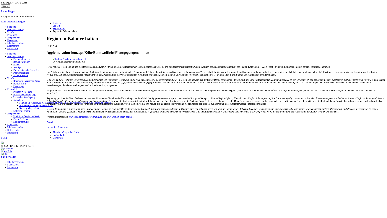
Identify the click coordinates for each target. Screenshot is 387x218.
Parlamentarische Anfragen (26, 70)
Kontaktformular (21, 122)
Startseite (11, 26)
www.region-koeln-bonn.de (120, 117)
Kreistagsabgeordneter (30, 108)
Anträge (17, 67)
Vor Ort (11, 32)
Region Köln (19, 83)
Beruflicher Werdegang (24, 94)
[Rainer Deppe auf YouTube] (6, 151)
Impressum (12, 48)
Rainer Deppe (8, 11)
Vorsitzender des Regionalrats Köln (36, 105)
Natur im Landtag (21, 111)
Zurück (50, 122)
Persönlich (12, 35)
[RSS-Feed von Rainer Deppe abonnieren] (4, 154)
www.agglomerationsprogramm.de (85, 117)
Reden (16, 64)
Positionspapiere (21, 72)
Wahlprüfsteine (20, 75)
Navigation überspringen (13, 21)
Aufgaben (18, 100)
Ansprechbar (13, 37)
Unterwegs (18, 86)
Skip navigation (8, 156)
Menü (4, 138)
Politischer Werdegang (24, 97)
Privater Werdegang (22, 92)
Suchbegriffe (7, 2)
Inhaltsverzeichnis (15, 43)
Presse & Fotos (20, 119)
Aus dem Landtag (15, 29)
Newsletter (12, 40)
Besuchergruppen (21, 62)
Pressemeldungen (21, 59)
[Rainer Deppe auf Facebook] (7, 148)
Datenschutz (13, 46)
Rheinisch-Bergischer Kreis (26, 81)
